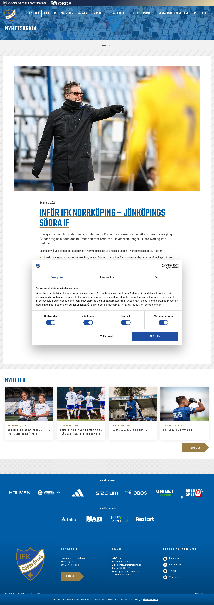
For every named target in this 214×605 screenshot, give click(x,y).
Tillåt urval (106, 336)
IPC (195, 13)
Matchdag (67, 13)
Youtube (174, 577)
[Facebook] (165, 559)
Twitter (173, 570)
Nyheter (34, 13)
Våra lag (83, 13)
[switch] (88, 322)
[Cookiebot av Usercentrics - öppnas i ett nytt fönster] (164, 266)
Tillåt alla (155, 336)
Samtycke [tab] (57, 277)
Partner (148, 13)
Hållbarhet (119, 13)
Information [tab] (107, 277)
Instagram (175, 564)
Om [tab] (157, 277)
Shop (205, 13)
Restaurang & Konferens (173, 13)
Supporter (99, 13)
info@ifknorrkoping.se (130, 565)
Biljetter (50, 13)
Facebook (174, 558)
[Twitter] (165, 571)
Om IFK (134, 13)
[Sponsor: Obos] (61, 4)
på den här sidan (150, 599)
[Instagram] (165, 565)
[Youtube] (165, 577)
